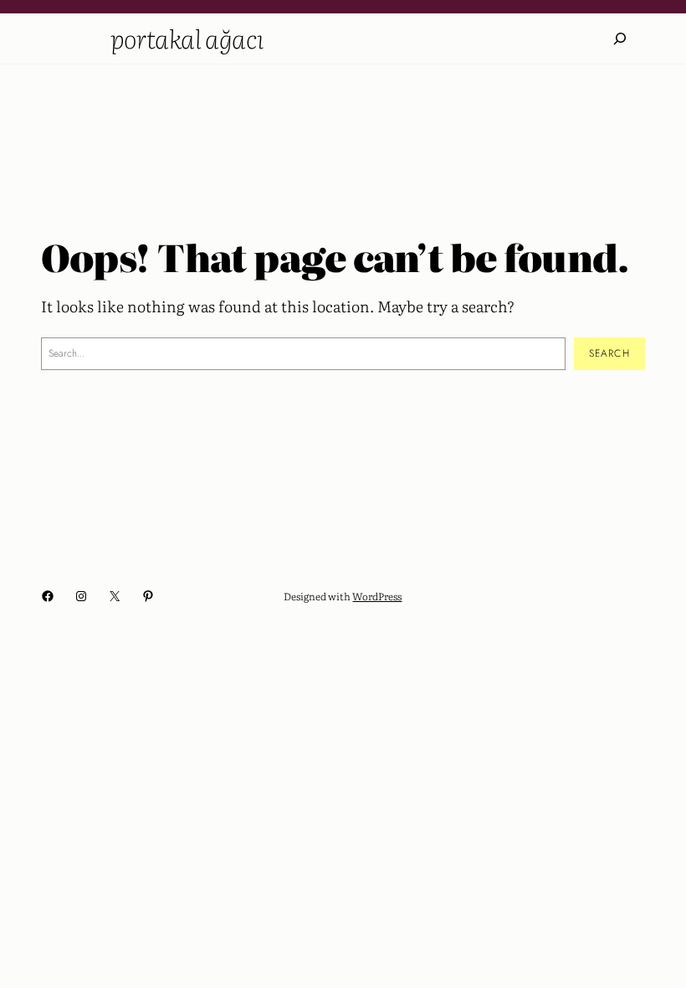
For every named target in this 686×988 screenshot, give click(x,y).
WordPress (377, 596)
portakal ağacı (187, 37)
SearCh (609, 353)
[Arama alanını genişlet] (620, 38)
